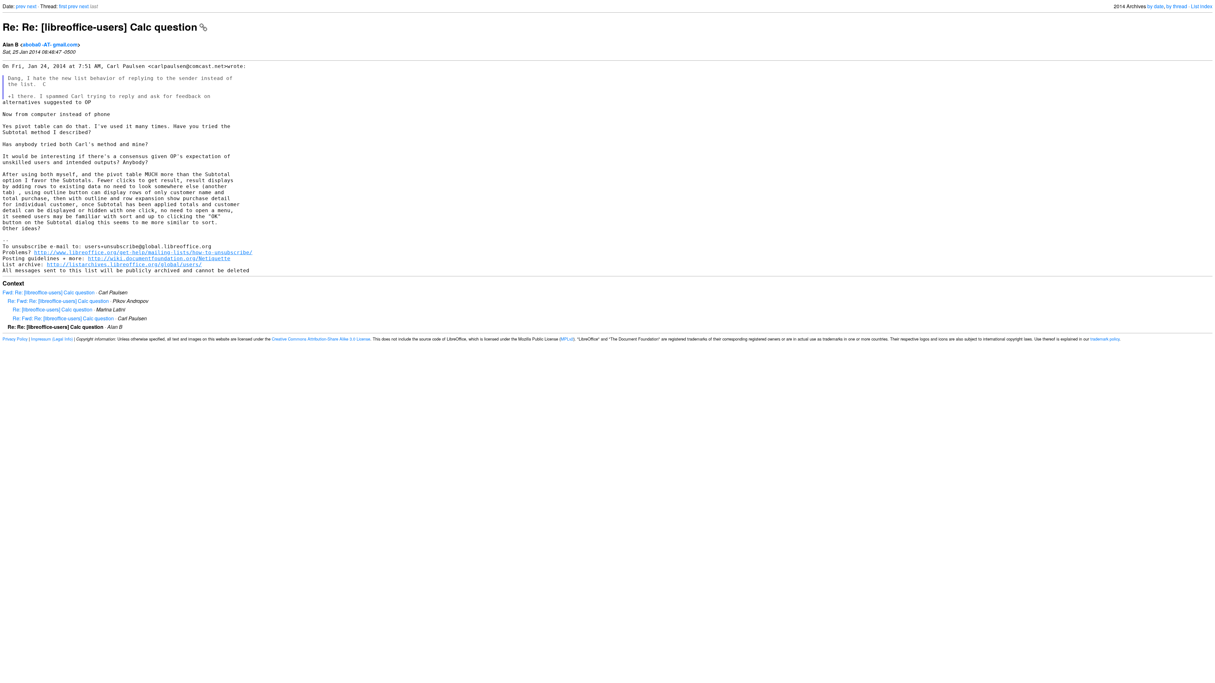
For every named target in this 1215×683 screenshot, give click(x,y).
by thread (1176, 6)
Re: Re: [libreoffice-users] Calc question (100, 26)
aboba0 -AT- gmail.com (50, 44)
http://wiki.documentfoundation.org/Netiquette (159, 258)
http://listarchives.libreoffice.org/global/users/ (124, 265)
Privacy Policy (15, 339)
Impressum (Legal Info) (52, 339)
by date (1155, 6)
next (31, 6)
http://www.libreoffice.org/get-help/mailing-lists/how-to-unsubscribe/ (143, 252)
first (63, 6)
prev (21, 6)
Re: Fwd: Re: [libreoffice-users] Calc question (58, 301)
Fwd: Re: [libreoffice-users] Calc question (49, 292)
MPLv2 (567, 339)
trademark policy (1104, 339)
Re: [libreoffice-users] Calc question (52, 309)
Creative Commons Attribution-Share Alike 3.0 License (321, 339)
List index (1201, 6)
